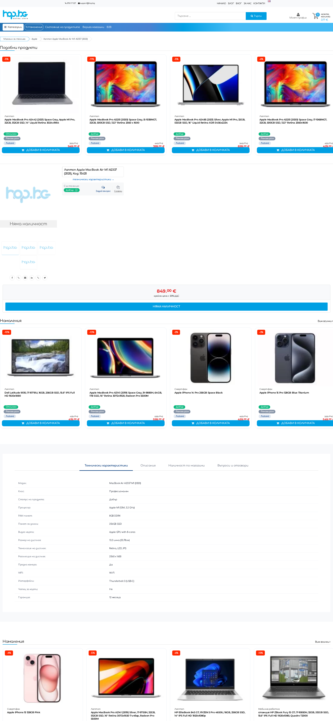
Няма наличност (166, 306)
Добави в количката (43, 150)
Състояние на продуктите (62, 27)
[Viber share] (18, 277)
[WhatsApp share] (38, 277)
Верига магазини (93, 27)
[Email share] (25, 277)
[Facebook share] (12, 277)
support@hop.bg (87, 3)
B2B (109, 27)
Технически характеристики (106, 465)
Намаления (35, 27)
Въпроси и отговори (232, 465)
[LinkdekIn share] (31, 277)
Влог (238, 3)
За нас (247, 3)
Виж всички (325, 321)
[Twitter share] (44, 277)
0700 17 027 (71, 3)
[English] (269, 1)
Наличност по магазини (186, 465)
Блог (231, 3)
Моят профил (298, 17)
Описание (148, 465)
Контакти (259, 3)
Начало (221, 3)
